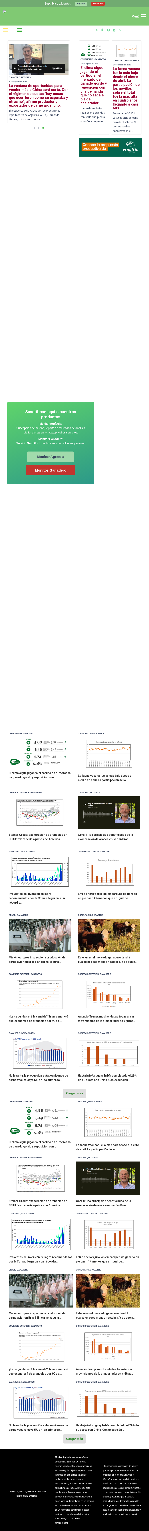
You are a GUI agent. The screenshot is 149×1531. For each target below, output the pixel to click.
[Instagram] (102, 30)
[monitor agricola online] (20, 16)
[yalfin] (110, 147)
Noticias (25, 77)
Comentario (87, 59)
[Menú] (5, 30)
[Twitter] (97, 30)
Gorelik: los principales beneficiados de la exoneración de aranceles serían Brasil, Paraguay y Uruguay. (38, 91)
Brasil (12, 915)
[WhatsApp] (120, 30)
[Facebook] (108, 30)
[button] (34, 128)
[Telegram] (114, 30)
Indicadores (131, 60)
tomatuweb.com (38, 1491)
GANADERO (14, 77)
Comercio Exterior (19, 792)
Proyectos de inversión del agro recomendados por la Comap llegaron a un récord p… (37, 898)
